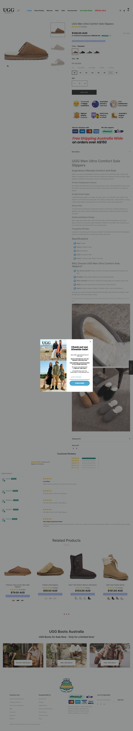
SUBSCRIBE (79, 383)
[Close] (90, 341)
